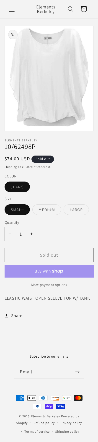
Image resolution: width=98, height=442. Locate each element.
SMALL (20, 211)
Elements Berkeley (45, 416)
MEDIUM (50, 211)
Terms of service (37, 431)
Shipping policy (67, 431)
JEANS (20, 188)
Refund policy (44, 423)
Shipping (11, 167)
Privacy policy (71, 423)
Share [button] (16, 315)
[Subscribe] (77, 372)
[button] (11, 9)
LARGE (79, 211)
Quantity (12, 222)
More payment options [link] (49, 284)
